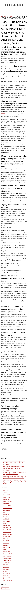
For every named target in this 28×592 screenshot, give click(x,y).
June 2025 (6, 514)
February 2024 (7, 549)
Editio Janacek (14, 4)
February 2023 (7, 575)
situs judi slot (5, 587)
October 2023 (7, 558)
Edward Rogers (19, 447)
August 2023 (6, 562)
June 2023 (6, 567)
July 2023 (5, 565)
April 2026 (6, 492)
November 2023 (7, 556)
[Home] (1, 16)
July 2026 (5, 490)
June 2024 (6, 541)
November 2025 (7, 503)
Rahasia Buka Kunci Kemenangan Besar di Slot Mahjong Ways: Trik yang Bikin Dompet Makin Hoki (14, 462)
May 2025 (6, 516)
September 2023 (7, 560)
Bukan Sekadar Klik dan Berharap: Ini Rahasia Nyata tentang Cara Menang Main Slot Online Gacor (15, 481)
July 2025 (5, 512)
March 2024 (6, 547)
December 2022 (7, 580)
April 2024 (6, 545)
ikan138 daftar (5, 589)
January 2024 (6, 551)
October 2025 (7, 506)
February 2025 (7, 523)
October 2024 (7, 532)
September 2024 (7, 534)
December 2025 (7, 501)
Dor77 (3, 113)
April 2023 (6, 571)
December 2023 (7, 554)
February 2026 (7, 497)
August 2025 (6, 510)
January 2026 (6, 499)
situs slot (5, 449)
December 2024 (7, 527)
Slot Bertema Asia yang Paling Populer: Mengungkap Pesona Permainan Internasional (13, 468)
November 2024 (7, 530)
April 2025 (6, 519)
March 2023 (6, 573)
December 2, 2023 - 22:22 (9, 447)
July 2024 (5, 538)
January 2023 (6, 578)
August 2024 (6, 536)
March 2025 (6, 521)
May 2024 (6, 543)
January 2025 (6, 525)
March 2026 (6, 495)
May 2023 (6, 569)
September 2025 (7, 508)
